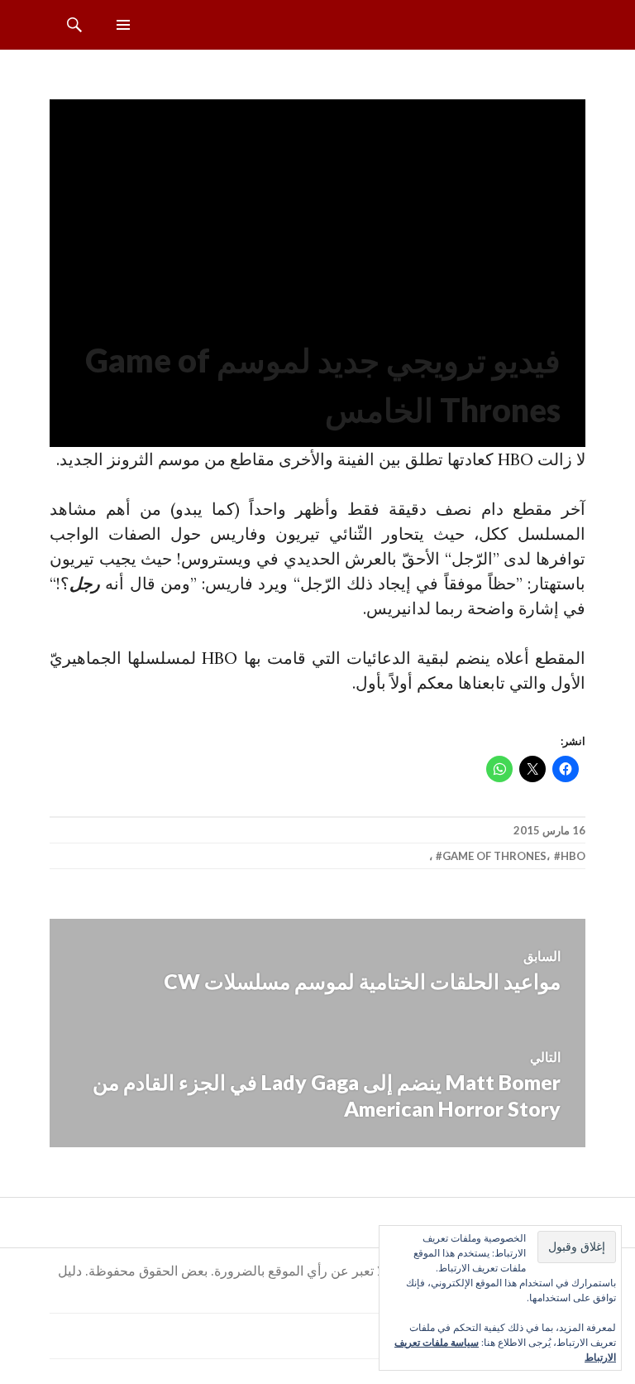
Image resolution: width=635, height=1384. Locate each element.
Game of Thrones (494, 856)
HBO (573, 856)
